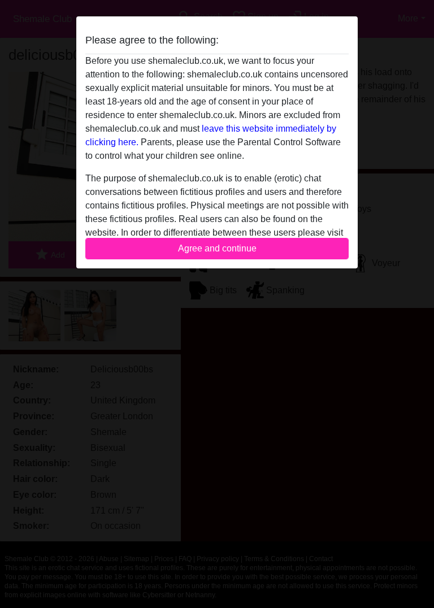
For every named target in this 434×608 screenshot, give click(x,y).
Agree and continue (217, 248)
